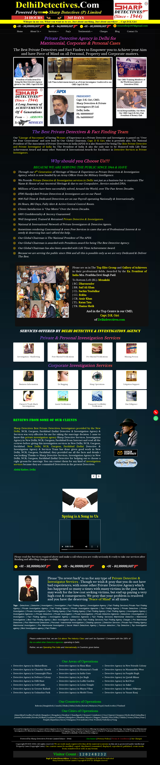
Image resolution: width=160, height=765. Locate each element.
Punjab (46, 708)
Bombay (66, 703)
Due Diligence (93, 721)
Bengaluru (56, 703)
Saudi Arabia (110, 694)
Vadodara (106, 708)
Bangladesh (48, 694)
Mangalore (71, 705)
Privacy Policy (104, 727)
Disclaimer (92, 727)
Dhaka (65, 694)
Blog (117, 31)
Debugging (65, 719)
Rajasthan (54, 708)
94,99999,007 (61, 26)
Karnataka (26, 705)
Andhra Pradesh (33, 703)
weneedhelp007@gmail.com (132, 26)
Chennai (86, 703)
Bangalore (46, 703)
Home (20, 31)
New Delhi (113, 705)
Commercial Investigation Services (50, 717)
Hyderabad (130, 703)
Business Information (53, 719)
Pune (142, 705)
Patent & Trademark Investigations (111, 719)
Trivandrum (82, 708)
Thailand (121, 694)
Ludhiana (61, 705)
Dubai (71, 694)
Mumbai (80, 705)
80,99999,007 (95, 26)
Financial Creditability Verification (74, 721)
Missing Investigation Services (101, 717)
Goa (105, 703)
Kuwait (85, 694)
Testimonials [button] (84, 31)
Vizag (114, 708)
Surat (62, 708)
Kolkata (42, 705)
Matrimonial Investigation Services (77, 717)
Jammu (17, 705)
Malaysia (93, 694)
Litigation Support (91, 719)
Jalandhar (140, 703)
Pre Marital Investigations (34, 719)
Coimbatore (96, 703)
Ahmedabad (19, 703)
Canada (58, 694)
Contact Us (132, 31)
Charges (104, 31)
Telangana (70, 708)
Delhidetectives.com (111, 319)
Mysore (89, 705)
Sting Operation (77, 719)
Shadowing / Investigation (123, 717)
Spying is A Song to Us (80, 504)
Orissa (130, 705)
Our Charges (136, 727)
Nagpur (97, 705)
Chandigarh (76, 703)
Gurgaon (120, 703)
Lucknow (51, 705)
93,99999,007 (28, 26)
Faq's (68, 31)
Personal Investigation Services (25, 717)
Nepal (100, 694)
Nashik (105, 705)
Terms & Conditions (120, 727)
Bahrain (38, 694)
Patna (136, 705)
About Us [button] (35, 31)
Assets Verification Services (135, 719)
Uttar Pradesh (95, 708)
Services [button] (52, 31)
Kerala (35, 705)
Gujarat (111, 703)
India (78, 694)
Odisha (122, 705)
